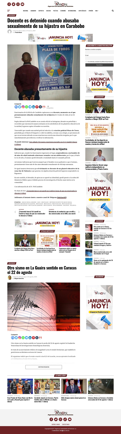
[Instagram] (23, 106)
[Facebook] (16, 106)
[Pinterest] (36, 106)
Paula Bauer (18, 32)
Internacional (72, 11)
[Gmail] (43, 106)
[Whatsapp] (26, 106)
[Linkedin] (33, 106)
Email (86, 55)
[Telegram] (30, 106)
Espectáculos (82, 11)
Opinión (91, 11)
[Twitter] (19, 106)
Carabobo (33, 11)
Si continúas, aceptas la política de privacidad (100, 61)
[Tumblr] (40, 106)
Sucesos (48, 11)
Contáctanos (65, 424)
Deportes (41, 11)
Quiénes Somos (56, 424)
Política (55, 11)
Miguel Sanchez (19, 278)
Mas (96, 11)
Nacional (25, 11)
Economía (63, 11)
